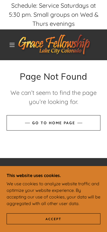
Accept (53, 219)
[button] (12, 44)
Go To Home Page (53, 122)
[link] (54, 45)
